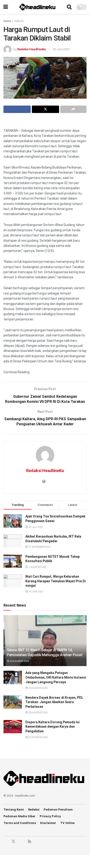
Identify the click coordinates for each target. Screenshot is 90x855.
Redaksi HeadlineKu (31, 49)
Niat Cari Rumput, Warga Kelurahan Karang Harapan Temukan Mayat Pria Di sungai (55, 581)
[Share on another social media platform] (73, 109)
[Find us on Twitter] (13, 841)
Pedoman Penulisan (58, 809)
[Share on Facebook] (17, 109)
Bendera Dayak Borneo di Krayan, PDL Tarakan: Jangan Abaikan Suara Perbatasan (54, 702)
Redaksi (33, 809)
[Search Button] (69, 7)
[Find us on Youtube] (21, 841)
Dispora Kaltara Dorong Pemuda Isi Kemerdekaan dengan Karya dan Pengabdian (52, 726)
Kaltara (19, 21)
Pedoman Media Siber (19, 816)
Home (7, 21)
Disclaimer (48, 823)
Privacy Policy (50, 816)
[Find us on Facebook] (5, 841)
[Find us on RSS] (29, 841)
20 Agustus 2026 (19, 661)
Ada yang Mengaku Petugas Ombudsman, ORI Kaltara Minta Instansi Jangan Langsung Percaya (55, 677)
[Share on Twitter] (45, 109)
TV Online (67, 823)
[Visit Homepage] (37, 7)
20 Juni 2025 (61, 49)
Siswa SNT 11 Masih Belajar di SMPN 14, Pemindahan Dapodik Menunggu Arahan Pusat (44, 652)
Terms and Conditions (19, 823)
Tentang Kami (13, 809)
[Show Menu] (5, 7)
